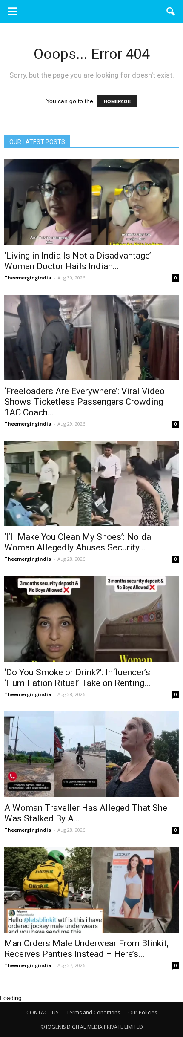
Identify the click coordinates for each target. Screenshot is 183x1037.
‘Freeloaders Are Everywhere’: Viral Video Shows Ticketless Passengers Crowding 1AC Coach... (84, 402)
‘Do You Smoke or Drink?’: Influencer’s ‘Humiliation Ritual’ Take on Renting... (77, 677)
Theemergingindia (27, 277)
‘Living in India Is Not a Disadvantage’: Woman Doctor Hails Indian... (78, 261)
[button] (171, 11)
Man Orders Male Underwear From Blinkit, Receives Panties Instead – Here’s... (86, 948)
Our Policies (142, 1012)
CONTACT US (42, 1012)
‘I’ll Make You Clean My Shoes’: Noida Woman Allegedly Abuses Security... (77, 542)
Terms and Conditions (93, 1012)
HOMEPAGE (117, 101)
